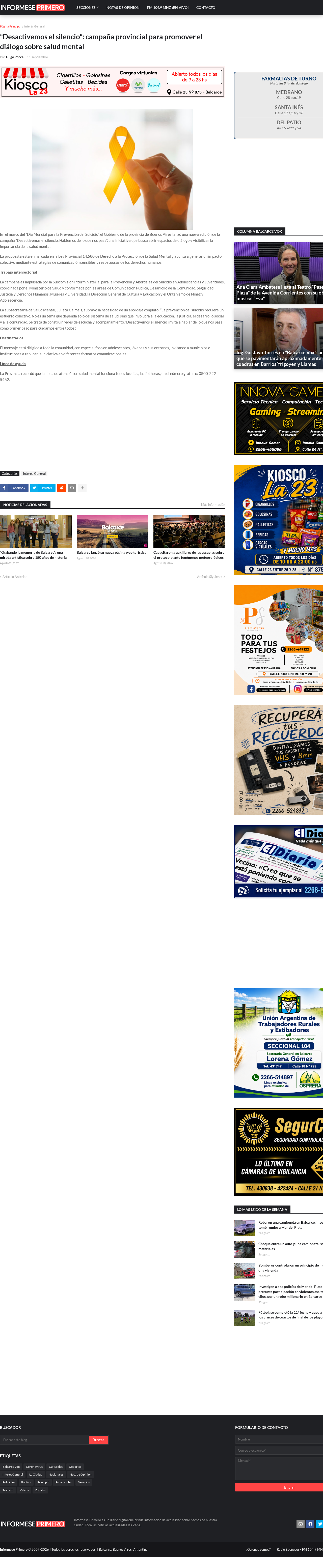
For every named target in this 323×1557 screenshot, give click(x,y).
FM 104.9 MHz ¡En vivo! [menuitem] (168, 7)
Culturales (56, 1466)
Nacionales (56, 1474)
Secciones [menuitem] (86, 7)
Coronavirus (34, 1466)
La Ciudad (35, 1474)
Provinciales (64, 1482)
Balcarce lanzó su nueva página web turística (111, 552)
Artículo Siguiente (210, 577)
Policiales (9, 1482)
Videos (24, 1490)
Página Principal (10, 26)
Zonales (40, 1490)
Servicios (84, 1482)
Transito (8, 1490)
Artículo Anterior (15, 577)
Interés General (34, 26)
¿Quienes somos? (258, 1549)
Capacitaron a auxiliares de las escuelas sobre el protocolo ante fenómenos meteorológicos (188, 555)
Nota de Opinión (81, 1474)
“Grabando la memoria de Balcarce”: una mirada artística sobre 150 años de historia (33, 555)
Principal (43, 1482)
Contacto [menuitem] (205, 7)
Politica (26, 1482)
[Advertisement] (112, 428)
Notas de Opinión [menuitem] (123, 7)
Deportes (75, 1466)
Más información (213, 505)
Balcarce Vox (11, 1466)
